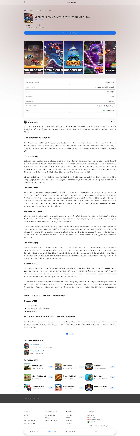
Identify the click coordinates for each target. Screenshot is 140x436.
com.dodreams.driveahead (104, 87)
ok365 (90, 426)
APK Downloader (50, 415)
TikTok (68, 418)
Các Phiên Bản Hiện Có (34, 340)
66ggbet (106, 426)
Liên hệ (26, 418)
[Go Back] (25, 2)
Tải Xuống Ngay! (70, 32)
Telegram (69, 415)
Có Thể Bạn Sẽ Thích (33, 360)
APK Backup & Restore (51, 420)
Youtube (68, 423)
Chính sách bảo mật (30, 423)
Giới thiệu (27, 415)
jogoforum (102, 426)
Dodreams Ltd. (39, 19)
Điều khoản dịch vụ (29, 420)
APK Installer (48, 418)
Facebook (69, 420)
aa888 (95, 426)
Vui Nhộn (38, 10)
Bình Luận (71, 334)
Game (31, 10)
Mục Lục (112, 121)
